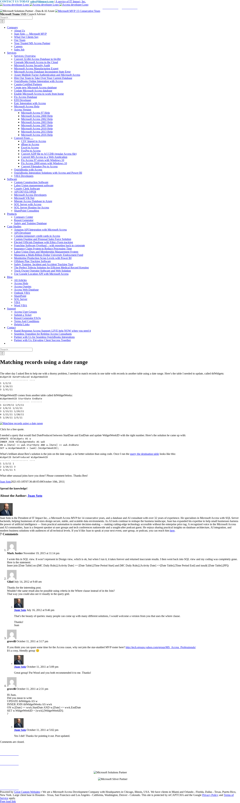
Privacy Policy (210, 795)
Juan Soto (5, 481)
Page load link (8, 801)
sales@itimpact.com (42, 1)
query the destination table (144, 453)
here (172, 530)
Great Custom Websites (27, 791)
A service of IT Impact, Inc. (70, 1)
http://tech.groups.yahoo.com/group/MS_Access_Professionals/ (161, 647)
